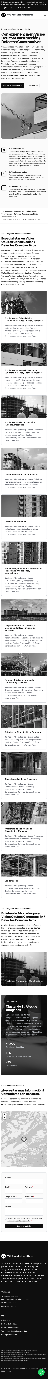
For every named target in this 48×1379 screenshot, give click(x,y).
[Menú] (45, 14)
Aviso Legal (5, 1320)
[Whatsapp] (41, 1372)
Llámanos (31, 85)
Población (29, 1197)
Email (7, 1187)
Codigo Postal (11, 1197)
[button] (24, 1139)
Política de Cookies (9, 1324)
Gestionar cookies (24, 8)
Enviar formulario (24, 1226)
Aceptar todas (6, 8)
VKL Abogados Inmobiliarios (20, 15)
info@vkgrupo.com (8, 1306)
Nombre (8, 1177)
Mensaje (8, 1206)
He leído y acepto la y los (24, 1220)
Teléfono (29, 1187)
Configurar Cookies (9, 1335)
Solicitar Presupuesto (11, 85)
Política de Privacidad (30, 1218)
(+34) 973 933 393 (8, 1303)
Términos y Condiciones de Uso (18, 1221)
